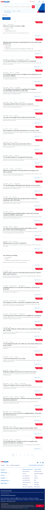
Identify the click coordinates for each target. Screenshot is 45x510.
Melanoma (22, 396)
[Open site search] (39, 1)
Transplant (12, 59)
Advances (16, 102)
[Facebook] (37, 462)
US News (16, 155)
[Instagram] (40, 462)
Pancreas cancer (11, 24)
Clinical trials (22, 102)
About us (12, 72)
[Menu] (43, 1)
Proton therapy (17, 183)
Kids (10, 197)
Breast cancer (23, 383)
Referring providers (13, 285)
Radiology (15, 197)
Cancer (4, 24)
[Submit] (33, 6)
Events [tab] (18, 10)
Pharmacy (11, 342)
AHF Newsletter (22, 285)
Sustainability (17, 87)
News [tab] (14, 10)
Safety (15, 426)
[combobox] (18, 6)
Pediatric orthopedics (18, 411)
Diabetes (27, 59)
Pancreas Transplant (20, 59)
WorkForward (17, 439)
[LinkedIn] (42, 462)
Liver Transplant (19, 168)
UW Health (17, 72)
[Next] (31, 455)
